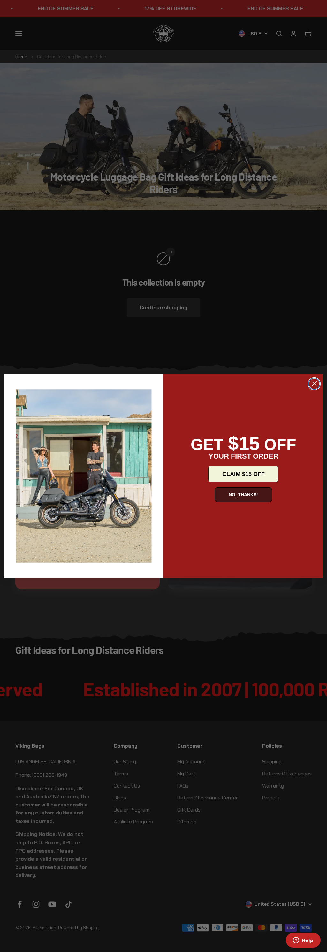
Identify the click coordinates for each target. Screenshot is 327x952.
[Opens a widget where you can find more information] (303, 941)
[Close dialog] (314, 383)
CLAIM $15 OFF (243, 474)
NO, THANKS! (243, 494)
